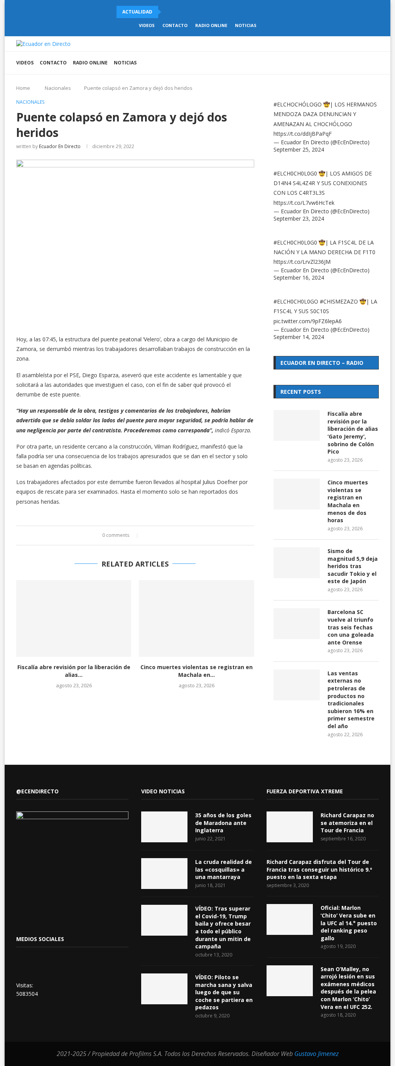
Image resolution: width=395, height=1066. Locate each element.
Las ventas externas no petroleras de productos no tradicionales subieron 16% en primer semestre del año (351, 700)
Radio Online (211, 25)
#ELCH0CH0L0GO (295, 301)
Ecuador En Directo (60, 146)
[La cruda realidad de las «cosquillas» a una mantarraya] (164, 873)
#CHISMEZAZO (339, 301)
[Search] (375, 63)
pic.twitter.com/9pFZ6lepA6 (307, 321)
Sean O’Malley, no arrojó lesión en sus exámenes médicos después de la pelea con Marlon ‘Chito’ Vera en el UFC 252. (348, 987)
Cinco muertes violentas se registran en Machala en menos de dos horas (347, 501)
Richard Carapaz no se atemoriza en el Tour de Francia (347, 822)
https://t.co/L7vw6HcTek (303, 202)
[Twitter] (340, 63)
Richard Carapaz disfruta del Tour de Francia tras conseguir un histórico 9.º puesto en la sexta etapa (319, 869)
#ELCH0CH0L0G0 (295, 173)
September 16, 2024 (298, 277)
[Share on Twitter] (156, 535)
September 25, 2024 (298, 149)
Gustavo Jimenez (316, 1053)
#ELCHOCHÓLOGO (297, 104)
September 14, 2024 (298, 337)
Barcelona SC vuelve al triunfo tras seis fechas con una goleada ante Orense (350, 627)
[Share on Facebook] (148, 535)
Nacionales (58, 87)
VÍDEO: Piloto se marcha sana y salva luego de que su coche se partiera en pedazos (224, 992)
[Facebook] (332, 63)
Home (23, 87)
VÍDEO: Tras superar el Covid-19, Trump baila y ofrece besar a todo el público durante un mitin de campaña (223, 927)
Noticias (246, 25)
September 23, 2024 (298, 218)
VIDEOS (147, 25)
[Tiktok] (348, 63)
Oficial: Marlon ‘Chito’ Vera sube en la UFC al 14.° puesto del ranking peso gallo (349, 922)
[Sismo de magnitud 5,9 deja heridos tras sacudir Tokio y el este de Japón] (296, 562)
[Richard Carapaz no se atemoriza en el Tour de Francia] (290, 826)
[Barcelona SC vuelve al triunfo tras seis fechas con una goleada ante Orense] (296, 623)
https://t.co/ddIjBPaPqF (302, 133)
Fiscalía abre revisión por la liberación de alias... (73, 670)
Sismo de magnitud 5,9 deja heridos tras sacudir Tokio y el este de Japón (352, 566)
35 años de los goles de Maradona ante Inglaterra (223, 822)
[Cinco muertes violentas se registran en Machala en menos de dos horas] (196, 618)
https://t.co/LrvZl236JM (302, 261)
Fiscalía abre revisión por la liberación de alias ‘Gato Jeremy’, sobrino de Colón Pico (352, 432)
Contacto (174, 25)
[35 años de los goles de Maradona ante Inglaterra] (164, 826)
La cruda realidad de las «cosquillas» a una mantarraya (223, 869)
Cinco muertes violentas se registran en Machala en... (196, 670)
